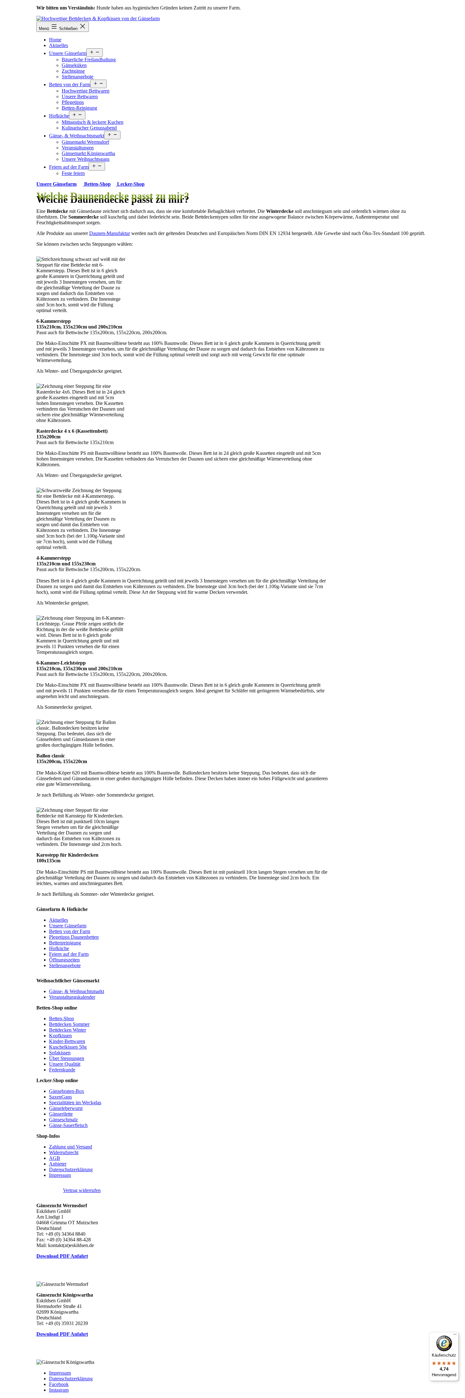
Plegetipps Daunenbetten (74, 937)
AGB (54, 1158)
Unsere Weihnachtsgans (85, 159)
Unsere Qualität (64, 1064)
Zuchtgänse (73, 71)
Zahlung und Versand (70, 1146)
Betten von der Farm (69, 84)
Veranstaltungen (78, 147)
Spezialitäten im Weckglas (75, 1102)
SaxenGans (60, 1097)
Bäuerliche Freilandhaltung (89, 59)
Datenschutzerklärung (71, 1169)
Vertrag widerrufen (82, 1190)
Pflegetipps (73, 102)
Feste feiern (73, 173)
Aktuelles (58, 45)
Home (55, 39)
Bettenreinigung (65, 942)
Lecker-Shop (130, 184)
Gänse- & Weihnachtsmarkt (76, 135)
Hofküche (59, 115)
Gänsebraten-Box (66, 1091)
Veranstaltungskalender (72, 997)
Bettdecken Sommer (69, 1024)
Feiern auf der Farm (69, 167)
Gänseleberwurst (66, 1108)
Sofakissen (60, 1052)
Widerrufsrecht (63, 1152)
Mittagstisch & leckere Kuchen (92, 122)
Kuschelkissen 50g (68, 1047)
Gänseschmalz (63, 1119)
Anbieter (57, 1163)
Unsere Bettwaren (80, 96)
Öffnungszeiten (64, 959)
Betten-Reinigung (79, 108)
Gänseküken (74, 65)
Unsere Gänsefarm (67, 53)
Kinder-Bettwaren (67, 1041)
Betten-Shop (97, 184)
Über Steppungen (66, 1058)
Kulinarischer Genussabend (89, 127)
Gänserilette (61, 1114)
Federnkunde (62, 1069)
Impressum (60, 1175)
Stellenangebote (77, 76)
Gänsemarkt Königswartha (88, 153)
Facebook (59, 1384)
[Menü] (455, 1336)
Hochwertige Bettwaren (85, 90)
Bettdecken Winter (67, 1030)
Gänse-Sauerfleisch (68, 1125)
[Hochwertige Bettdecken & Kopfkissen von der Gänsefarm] (98, 18)
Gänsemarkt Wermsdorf (85, 142)
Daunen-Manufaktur (109, 233)
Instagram (59, 1390)
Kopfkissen (60, 1035)
